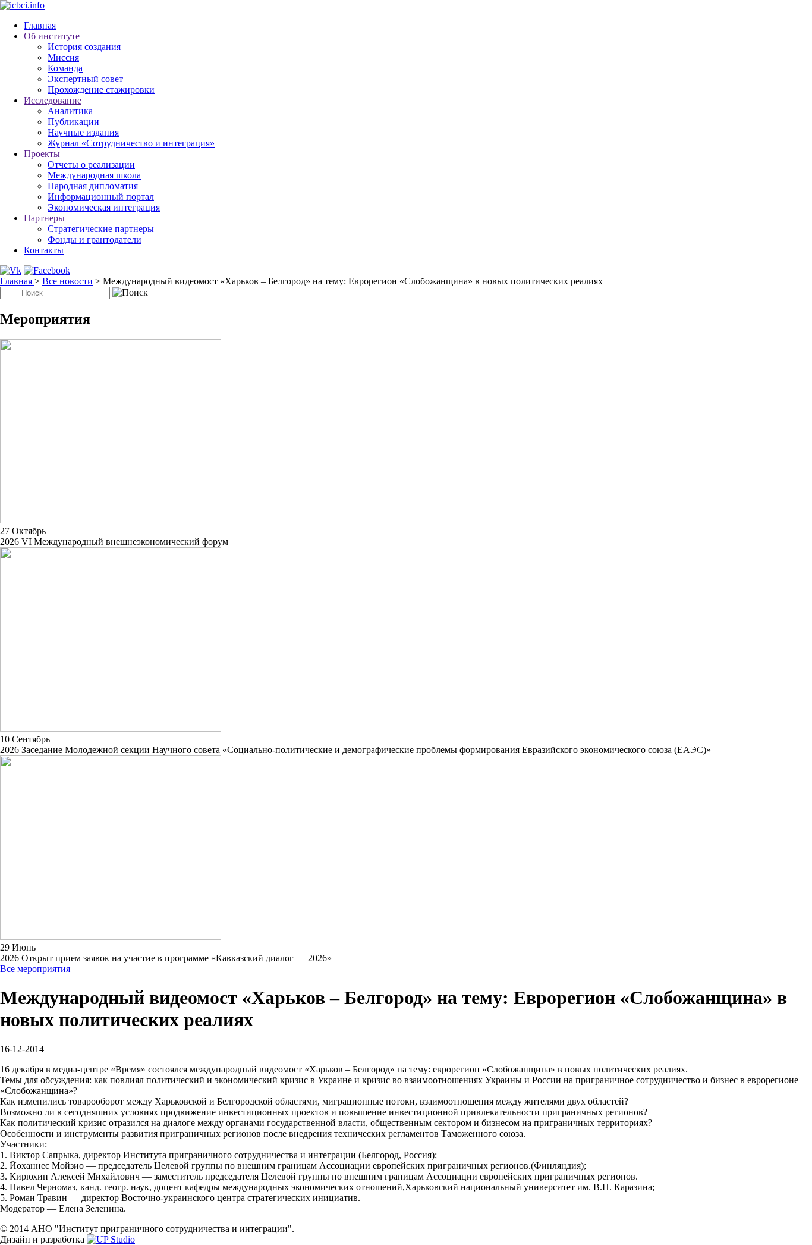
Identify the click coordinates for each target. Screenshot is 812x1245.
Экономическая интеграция (104, 207)
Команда (65, 68)
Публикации (73, 122)
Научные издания (83, 132)
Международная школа (94, 175)
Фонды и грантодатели (94, 239)
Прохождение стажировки (101, 89)
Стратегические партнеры (101, 229)
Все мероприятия (35, 969)
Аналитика (70, 111)
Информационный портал (101, 197)
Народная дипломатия (93, 186)
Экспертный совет (85, 79)
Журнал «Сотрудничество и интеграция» (131, 143)
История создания (84, 47)
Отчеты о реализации (91, 164)
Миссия (63, 57)
